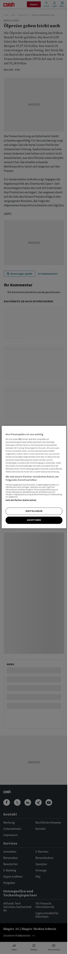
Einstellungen (34, 511)
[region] (34, 477)
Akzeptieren (34, 520)
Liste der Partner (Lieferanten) (21, 500)
